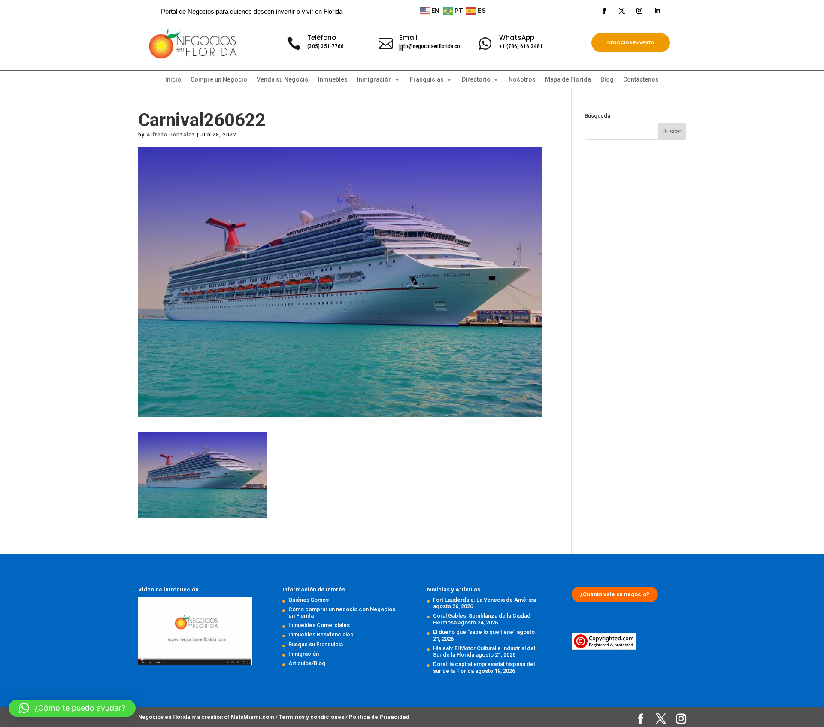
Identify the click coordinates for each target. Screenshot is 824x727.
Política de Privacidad (379, 717)
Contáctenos (641, 79)
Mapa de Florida (568, 79)
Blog (607, 79)
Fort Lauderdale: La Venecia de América (484, 600)
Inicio (173, 79)
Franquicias (427, 79)
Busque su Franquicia (315, 644)
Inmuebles (333, 79)
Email (408, 37)
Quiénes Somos (308, 600)
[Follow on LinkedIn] (657, 11)
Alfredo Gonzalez (170, 135)
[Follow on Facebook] (604, 11)
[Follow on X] (622, 11)
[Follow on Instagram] (639, 11)
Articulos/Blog (306, 663)
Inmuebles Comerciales (319, 625)
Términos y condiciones (312, 717)
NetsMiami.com (253, 717)
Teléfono (321, 37)
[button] (72, 708)
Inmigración (303, 654)
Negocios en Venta (630, 42)
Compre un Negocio (219, 79)
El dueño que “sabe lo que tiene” (474, 632)
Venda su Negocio (283, 79)
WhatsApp (516, 37)
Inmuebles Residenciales (320, 634)
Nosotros (522, 79)
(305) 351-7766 (325, 46)
